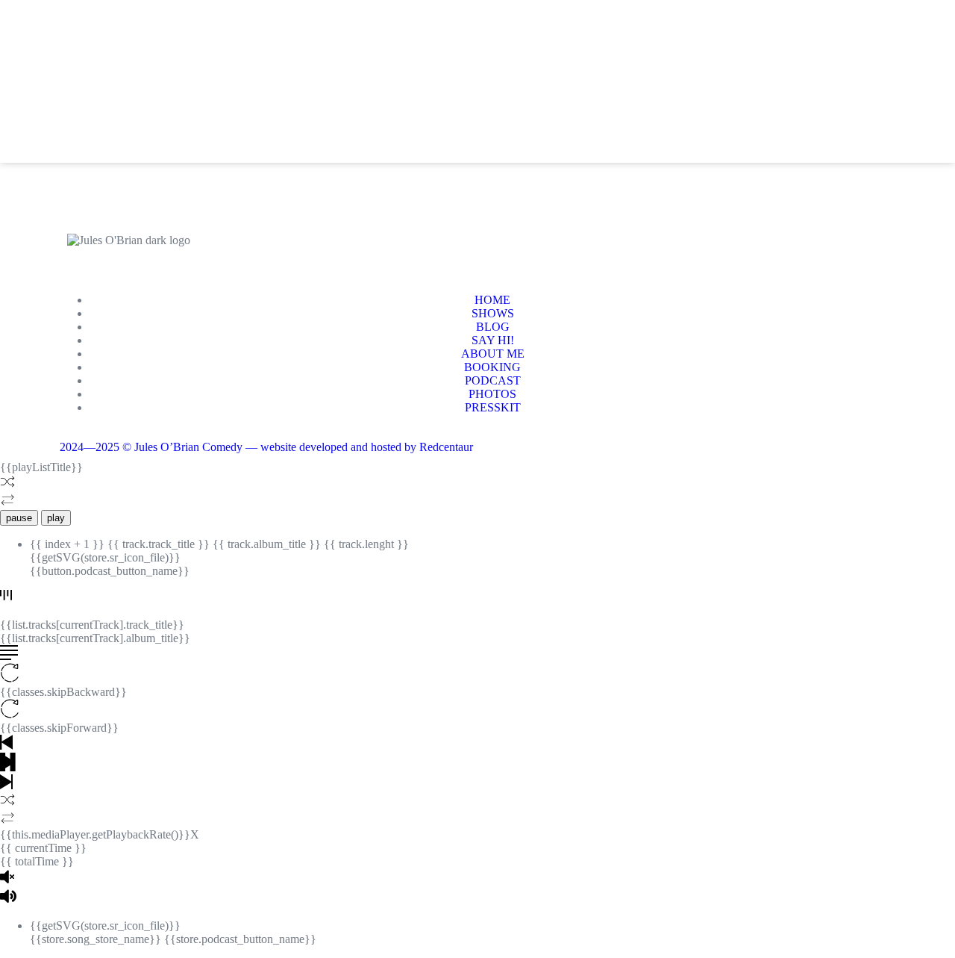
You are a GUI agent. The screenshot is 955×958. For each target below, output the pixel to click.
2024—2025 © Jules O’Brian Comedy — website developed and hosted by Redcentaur (266, 447)
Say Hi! (286, 92)
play (56, 517)
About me (366, 92)
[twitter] (808, 71)
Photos (618, 92)
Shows (158, 92)
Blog (224, 92)
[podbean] (767, 111)
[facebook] (767, 71)
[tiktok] (888, 71)
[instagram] (848, 71)
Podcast (536, 92)
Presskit (699, 92)
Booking (452, 92)
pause (19, 517)
